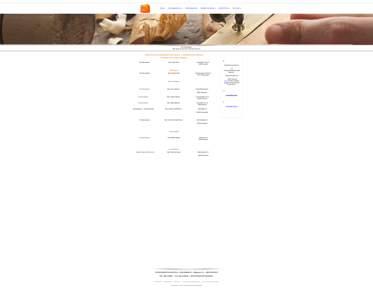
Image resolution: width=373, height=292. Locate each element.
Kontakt (177, 281)
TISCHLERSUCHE (191, 8)
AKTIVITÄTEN (223, 8)
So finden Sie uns (231, 106)
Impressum (167, 281)
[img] (140, 8)
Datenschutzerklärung (191, 281)
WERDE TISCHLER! (207, 8)
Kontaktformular (231, 95)
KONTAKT (236, 8)
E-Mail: (226, 82)
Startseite (157, 281)
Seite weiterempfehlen (211, 281)
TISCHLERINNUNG (174, 8)
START (162, 8)
